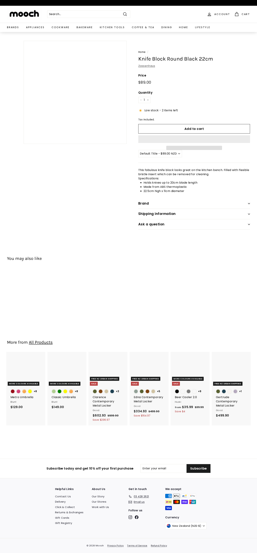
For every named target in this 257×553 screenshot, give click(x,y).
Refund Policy (159, 545)
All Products (41, 342)
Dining (166, 27)
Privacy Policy (115, 545)
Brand (143, 203)
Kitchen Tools (112, 27)
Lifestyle (202, 27)
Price (142, 75)
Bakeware (85, 27)
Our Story (98, 496)
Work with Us (100, 507)
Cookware (61, 27)
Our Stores (99, 501)
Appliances (35, 27)
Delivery (60, 501)
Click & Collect (65, 507)
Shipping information (157, 213)
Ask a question (151, 224)
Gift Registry (63, 523)
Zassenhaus (146, 66)
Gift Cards (62, 518)
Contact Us (63, 496)
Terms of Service (137, 545)
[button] (194, 139)
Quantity (145, 92)
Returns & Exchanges (69, 512)
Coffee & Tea (143, 27)
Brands (13, 27)
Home (183, 27)
